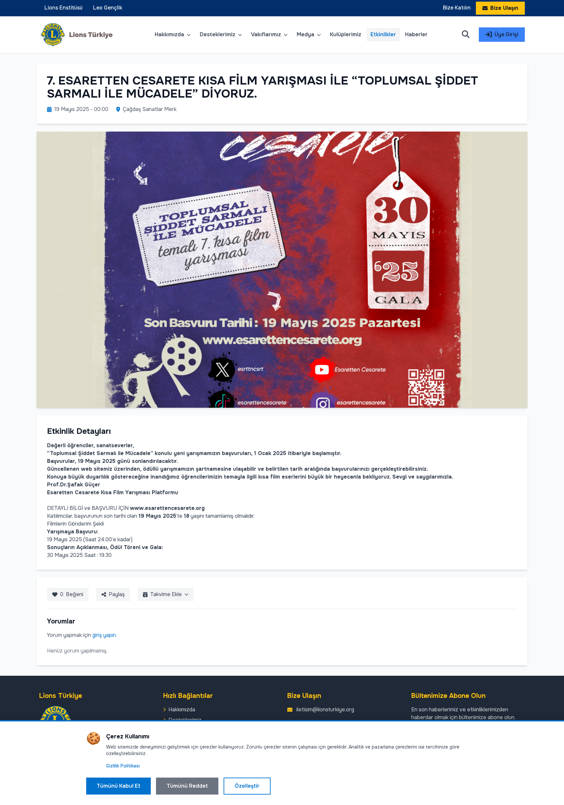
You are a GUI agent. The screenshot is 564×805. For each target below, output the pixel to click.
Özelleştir (247, 785)
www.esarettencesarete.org (167, 508)
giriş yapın (104, 635)
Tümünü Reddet (187, 785)
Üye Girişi (506, 34)
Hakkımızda (170, 34)
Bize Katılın (457, 7)
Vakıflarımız (266, 34)
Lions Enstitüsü (63, 7)
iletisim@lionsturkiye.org (325, 709)
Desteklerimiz (218, 34)
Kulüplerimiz (345, 34)
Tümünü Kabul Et (118, 785)
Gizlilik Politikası (123, 766)
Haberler (416, 34)
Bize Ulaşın (504, 8)
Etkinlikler (383, 34)
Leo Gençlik (107, 7)
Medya (306, 34)
